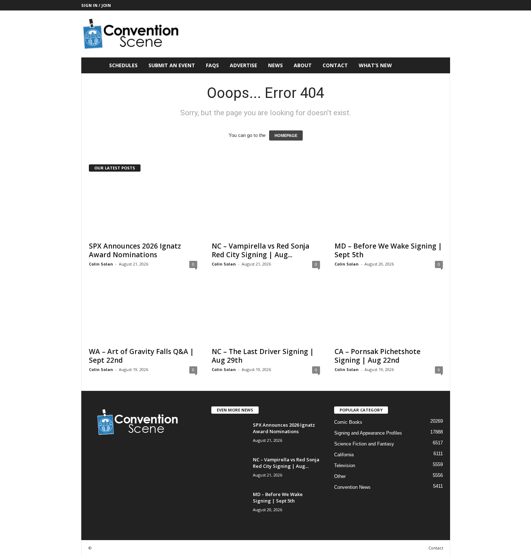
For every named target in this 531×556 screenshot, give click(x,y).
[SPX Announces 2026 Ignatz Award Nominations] (143, 208)
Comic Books (348, 422)
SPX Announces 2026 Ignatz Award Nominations (135, 250)
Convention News (352, 487)
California (344, 454)
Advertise (243, 65)
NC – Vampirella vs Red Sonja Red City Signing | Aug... (260, 250)
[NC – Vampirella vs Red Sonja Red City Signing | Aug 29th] (266, 208)
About (303, 65)
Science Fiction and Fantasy (364, 444)
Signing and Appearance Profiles (368, 433)
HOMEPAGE (286, 135)
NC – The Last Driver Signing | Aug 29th (263, 356)
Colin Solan (101, 264)
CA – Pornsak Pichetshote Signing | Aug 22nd (377, 356)
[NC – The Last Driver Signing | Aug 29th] (266, 314)
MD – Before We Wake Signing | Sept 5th (388, 250)
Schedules (123, 65)
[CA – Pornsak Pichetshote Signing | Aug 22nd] (388, 314)
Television (344, 465)
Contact (335, 65)
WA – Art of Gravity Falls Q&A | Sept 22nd (141, 356)
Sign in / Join (96, 5)
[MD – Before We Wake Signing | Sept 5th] (388, 208)
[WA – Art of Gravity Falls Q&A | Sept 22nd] (143, 314)
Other (340, 476)
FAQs (212, 65)
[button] (439, 65)
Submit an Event (171, 65)
